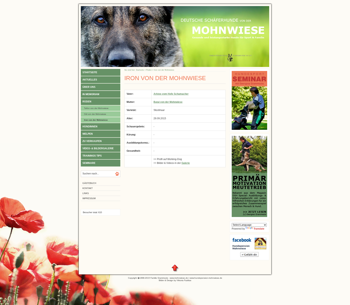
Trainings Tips (92, 155)
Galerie (185, 163)
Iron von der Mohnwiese (96, 120)
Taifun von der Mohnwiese (96, 108)
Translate (259, 228)
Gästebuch (89, 183)
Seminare (88, 163)
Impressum (89, 198)
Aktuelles (89, 79)
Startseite (89, 72)
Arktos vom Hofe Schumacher (171, 93)
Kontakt (87, 188)
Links (85, 193)
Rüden (86, 101)
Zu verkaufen (92, 141)
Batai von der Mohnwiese (168, 102)
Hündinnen (89, 126)
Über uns (88, 87)
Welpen (87, 133)
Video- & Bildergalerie (98, 148)
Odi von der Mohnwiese (95, 114)
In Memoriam (90, 94)
